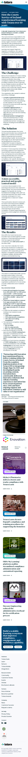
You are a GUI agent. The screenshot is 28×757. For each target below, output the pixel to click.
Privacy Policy (5, 714)
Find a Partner (5, 691)
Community (5, 675)
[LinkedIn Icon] (2, 723)
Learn (3, 662)
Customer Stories (14, 12)
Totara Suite (5, 659)
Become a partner (7, 694)
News (3, 703)
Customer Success (7, 705)
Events (3, 680)
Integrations (5, 669)
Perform (4, 664)
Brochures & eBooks (7, 685)
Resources (4, 12)
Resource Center (17, 447)
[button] (26, 2)
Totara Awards (6, 696)
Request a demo (6, 707)
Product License (6, 716)
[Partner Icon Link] (4, 729)
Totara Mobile (5, 666)
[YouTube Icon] (5, 723)
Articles (3, 683)
